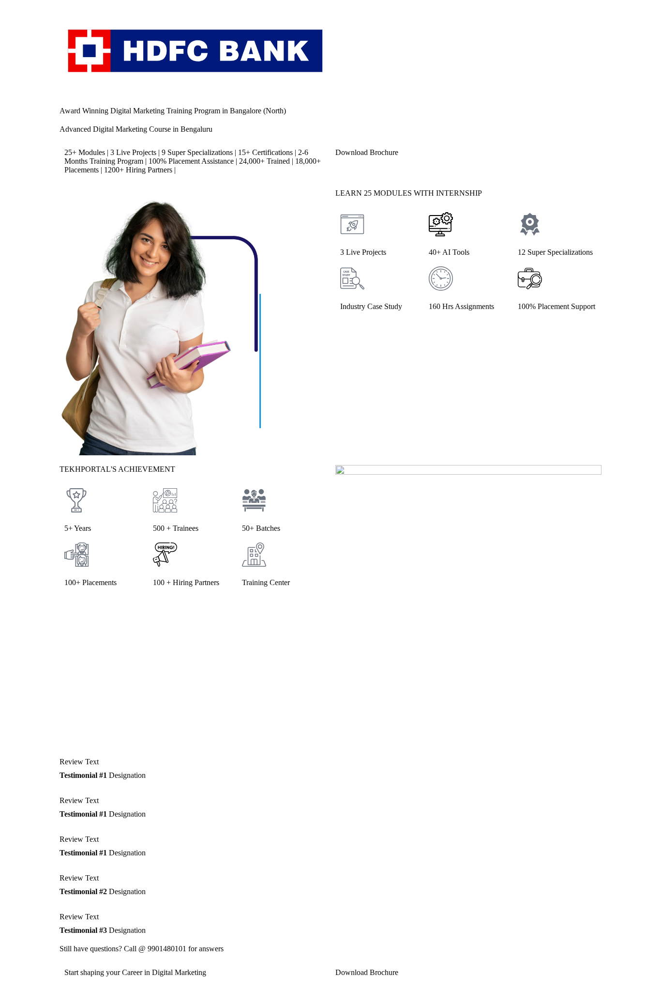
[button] (468, 326)
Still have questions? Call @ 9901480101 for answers (142, 948)
